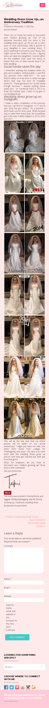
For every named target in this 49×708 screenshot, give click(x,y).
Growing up (9, 502)
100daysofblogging (19, 499)
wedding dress (31, 502)
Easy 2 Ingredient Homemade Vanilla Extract (36, 523)
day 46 (32, 499)
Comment (8, 546)
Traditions (19, 502)
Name (7, 579)
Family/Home (33, 496)
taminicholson (10, 29)
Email (7, 587)
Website (7, 596)
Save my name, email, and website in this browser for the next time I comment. (11, 617)
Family (39, 499)
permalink (22, 505)
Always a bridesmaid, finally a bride (21, 516)
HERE (36, 105)
